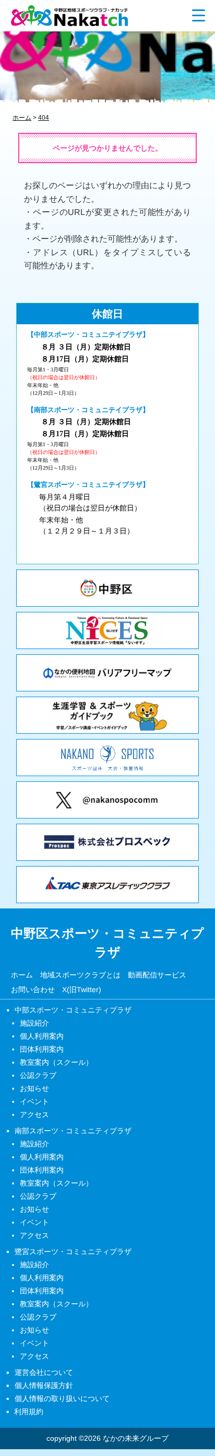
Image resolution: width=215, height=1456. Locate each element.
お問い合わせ (33, 989)
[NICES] (107, 630)
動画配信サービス (157, 975)
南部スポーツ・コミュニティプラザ (73, 1131)
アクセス (34, 1114)
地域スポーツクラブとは (80, 974)
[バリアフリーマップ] (107, 672)
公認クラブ (38, 1075)
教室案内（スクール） (56, 1062)
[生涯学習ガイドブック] (107, 715)
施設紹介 (34, 1023)
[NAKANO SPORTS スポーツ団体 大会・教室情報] (107, 757)
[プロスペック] (107, 842)
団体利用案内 (42, 1049)
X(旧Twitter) (81, 989)
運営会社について (44, 1372)
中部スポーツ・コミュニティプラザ (73, 1010)
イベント (34, 1101)
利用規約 (28, 1411)
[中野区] (107, 588)
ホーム (22, 974)
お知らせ (34, 1088)
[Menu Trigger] (198, 15)
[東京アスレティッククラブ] (107, 884)
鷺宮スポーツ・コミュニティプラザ (73, 1251)
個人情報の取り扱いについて (62, 1398)
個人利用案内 (42, 1036)
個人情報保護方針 (44, 1385)
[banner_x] (107, 799)
